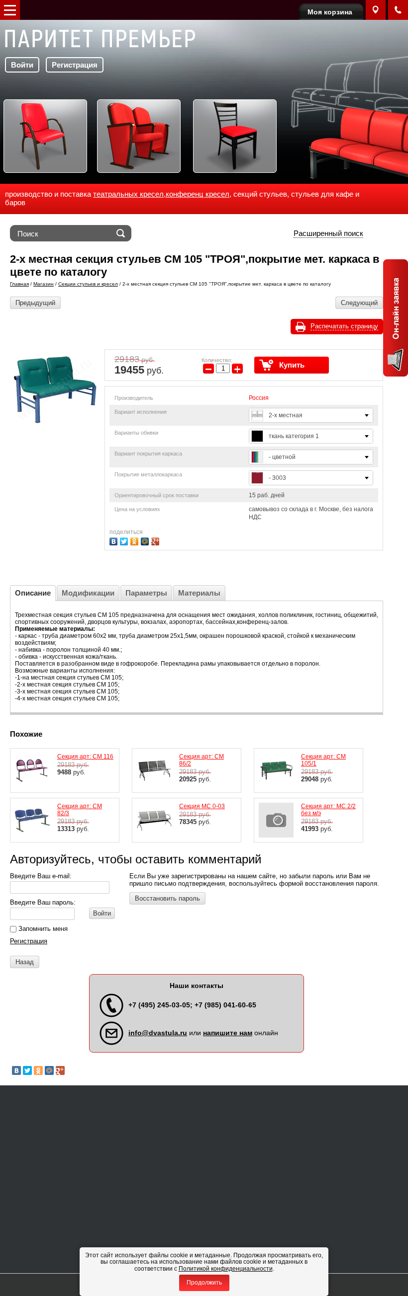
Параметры (146, 593)
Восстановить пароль (167, 898)
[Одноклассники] (135, 540)
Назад (24, 962)
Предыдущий (35, 302)
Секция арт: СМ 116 (85, 756)
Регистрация (75, 65)
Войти (22, 65)
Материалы (199, 593)
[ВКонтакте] (114, 540)
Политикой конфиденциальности (226, 1268)
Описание (33, 593)
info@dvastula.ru (157, 1033)
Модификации (88, 593)
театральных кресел (128, 194)
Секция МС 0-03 (202, 806)
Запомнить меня (42, 928)
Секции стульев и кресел (88, 284)
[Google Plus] (156, 540)
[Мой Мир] (146, 540)
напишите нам (227, 1033)
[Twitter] (125, 540)
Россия (259, 397)
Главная (19, 284)
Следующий (359, 302)
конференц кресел (197, 194)
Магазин (43, 284)
